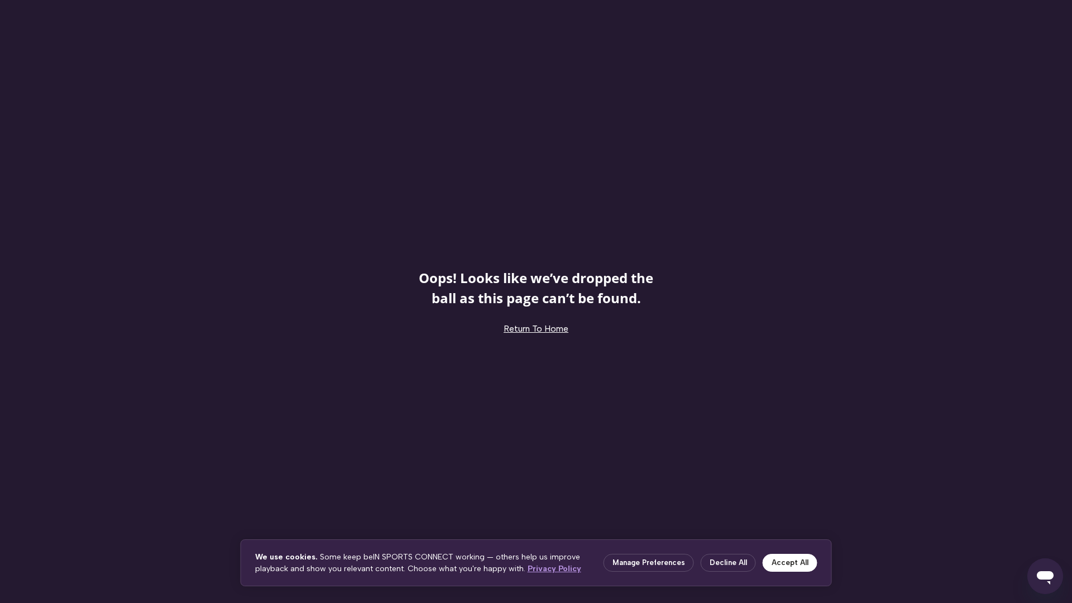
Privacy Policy (554, 568)
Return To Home (536, 328)
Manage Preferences (648, 562)
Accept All (790, 562)
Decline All (728, 562)
